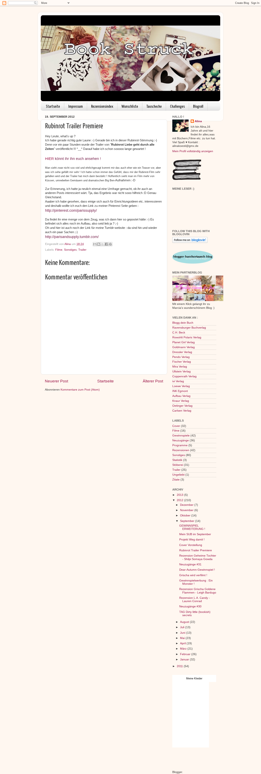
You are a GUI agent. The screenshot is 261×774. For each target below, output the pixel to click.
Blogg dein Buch (182, 322)
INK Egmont (180, 391)
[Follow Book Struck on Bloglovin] (190, 242)
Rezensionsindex (102, 107)
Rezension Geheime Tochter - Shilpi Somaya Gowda (197, 557)
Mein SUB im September (195, 534)
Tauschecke (154, 107)
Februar (185, 654)
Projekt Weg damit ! (192, 539)
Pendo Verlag (181, 357)
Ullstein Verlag (181, 371)
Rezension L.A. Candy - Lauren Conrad (194, 599)
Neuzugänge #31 (190, 564)
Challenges (177, 107)
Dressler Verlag (182, 352)
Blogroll (198, 107)
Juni (183, 632)
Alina (198, 121)
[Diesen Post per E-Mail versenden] (95, 244)
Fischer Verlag (181, 361)
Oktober (185, 515)
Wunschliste (130, 107)
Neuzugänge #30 (190, 606)
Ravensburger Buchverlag (189, 327)
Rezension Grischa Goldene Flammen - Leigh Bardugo (197, 591)
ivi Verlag (178, 381)
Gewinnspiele (181, 435)
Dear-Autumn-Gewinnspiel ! (197, 569)
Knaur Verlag (180, 400)
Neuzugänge (180, 440)
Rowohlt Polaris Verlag (186, 337)
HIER (49, 159)
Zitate (176, 479)
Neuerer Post (56, 381)
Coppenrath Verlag (184, 376)
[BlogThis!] (99, 244)
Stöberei (177, 464)
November (187, 510)
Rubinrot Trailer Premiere (195, 550)
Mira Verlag (179, 366)
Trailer (82, 249)
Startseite (53, 107)
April (183, 643)
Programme (180, 445)
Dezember (187, 504)
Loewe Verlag (181, 386)
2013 (180, 494)
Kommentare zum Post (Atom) (80, 389)
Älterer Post (153, 381)
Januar (185, 659)
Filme (58, 249)
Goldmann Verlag (183, 347)
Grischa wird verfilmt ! (193, 575)
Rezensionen (180, 450)
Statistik (177, 460)
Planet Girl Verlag (183, 342)
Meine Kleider (194, 678)
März (183, 648)
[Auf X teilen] (103, 244)
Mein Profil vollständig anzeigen (192, 151)
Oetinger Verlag (182, 405)
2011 (180, 666)
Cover (176, 425)
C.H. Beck (178, 332)
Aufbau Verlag (181, 396)
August (185, 621)
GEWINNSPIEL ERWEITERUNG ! (192, 527)
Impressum (75, 107)
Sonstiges (70, 249)
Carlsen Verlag (181, 410)
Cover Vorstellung (190, 545)
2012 (180, 500)
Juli (182, 627)
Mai (183, 638)
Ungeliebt (178, 474)
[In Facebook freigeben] (106, 244)
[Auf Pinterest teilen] (110, 244)
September (187, 521)
